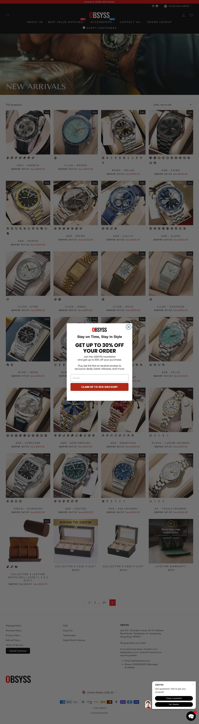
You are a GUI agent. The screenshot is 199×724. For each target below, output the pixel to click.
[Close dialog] (128, 327)
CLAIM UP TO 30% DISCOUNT (99, 387)
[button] (191, 716)
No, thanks (99, 396)
